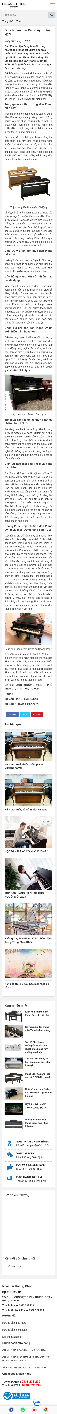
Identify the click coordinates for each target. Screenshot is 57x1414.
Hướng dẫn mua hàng (14, 1323)
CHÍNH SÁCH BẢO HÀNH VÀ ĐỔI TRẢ (24, 1350)
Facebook (13, 714)
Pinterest (37, 714)
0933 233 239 (26, 1305)
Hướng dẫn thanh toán (14, 1330)
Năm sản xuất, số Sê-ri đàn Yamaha (26, 809)
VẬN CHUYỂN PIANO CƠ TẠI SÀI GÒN (24, 1367)
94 (42, 1310)
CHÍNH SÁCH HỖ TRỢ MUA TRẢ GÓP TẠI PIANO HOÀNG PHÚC (26, 1359)
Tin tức (20, 21)
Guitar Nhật (15, 1266)
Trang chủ (7, 21)
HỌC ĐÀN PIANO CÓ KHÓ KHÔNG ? (27, 851)
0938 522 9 (35, 1310)
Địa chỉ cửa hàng (11, 1337)
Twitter (25, 714)
